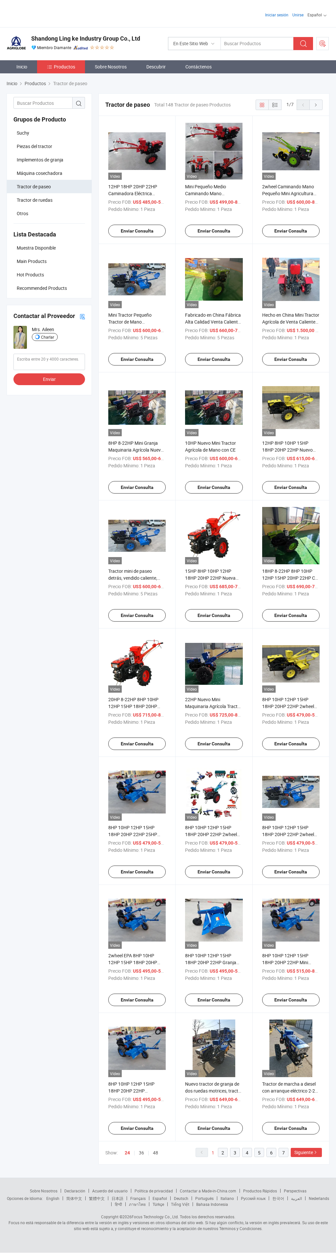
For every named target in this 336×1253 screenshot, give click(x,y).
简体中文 (74, 1198)
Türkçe (158, 1204)
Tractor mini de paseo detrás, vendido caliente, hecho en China (132, 578)
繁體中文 (97, 1198)
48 (155, 1153)
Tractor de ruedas (34, 200)
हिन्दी (118, 1204)
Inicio (21, 67)
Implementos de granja (40, 160)
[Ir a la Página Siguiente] (316, 105)
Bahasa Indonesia (212, 1204)
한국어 (278, 1198)
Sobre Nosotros (111, 67)
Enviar (49, 379)
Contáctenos (198, 67)
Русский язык (253, 1198)
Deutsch (181, 1198)
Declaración (74, 1190)
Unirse (298, 14)
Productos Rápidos (260, 1190)
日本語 (117, 1198)
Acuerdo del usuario (110, 1190)
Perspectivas (295, 1190)
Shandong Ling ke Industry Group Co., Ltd (85, 38)
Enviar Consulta (137, 231)
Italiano (227, 1198)
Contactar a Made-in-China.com (208, 1190)
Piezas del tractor (34, 146)
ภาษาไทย (137, 1204)
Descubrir (156, 67)
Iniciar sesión (276, 14)
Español (160, 1198)
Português (204, 1198)
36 (141, 1153)
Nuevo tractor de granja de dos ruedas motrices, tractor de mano (213, 1091)
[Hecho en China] (49, 13)
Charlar (47, 337)
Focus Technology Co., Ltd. (155, 1216)
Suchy (23, 133)
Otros (22, 213)
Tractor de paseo (34, 186)
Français (138, 1198)
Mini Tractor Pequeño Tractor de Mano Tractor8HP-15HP (130, 322)
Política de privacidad (154, 1190)
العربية (296, 1198)
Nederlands (319, 1198)
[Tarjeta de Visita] (82, 316)
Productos (64, 67)
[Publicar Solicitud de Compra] (322, 43)
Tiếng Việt (180, 1204)
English (52, 1198)
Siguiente (303, 1152)
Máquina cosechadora (39, 173)
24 (127, 1152)
